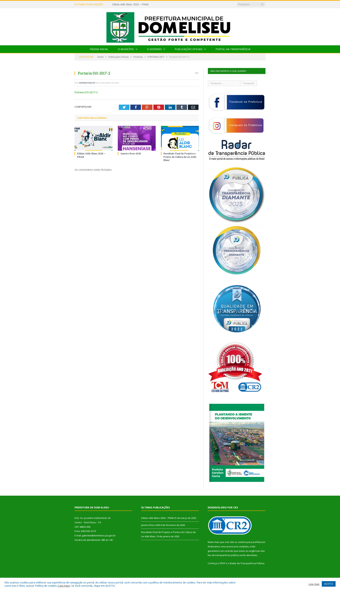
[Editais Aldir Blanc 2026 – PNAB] (93, 138)
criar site (229, 542)
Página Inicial (99, 49)
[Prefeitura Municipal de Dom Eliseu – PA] (170, 25)
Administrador (87, 82)
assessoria (232, 546)
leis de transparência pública (223, 555)
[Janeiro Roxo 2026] (137, 138)
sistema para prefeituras (251, 542)
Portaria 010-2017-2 (86, 92)
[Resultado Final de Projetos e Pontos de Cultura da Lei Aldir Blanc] (180, 138)
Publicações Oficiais (188, 49)
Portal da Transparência (233, 49)
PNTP (222, 563)
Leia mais (63, 585)
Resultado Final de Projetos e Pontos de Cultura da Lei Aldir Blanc (179, 156)
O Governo (154, 49)
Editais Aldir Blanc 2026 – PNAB (157, 518)
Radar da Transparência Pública (247, 563)
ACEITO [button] (328, 583)
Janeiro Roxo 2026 (122, 4)
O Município (126, 49)
